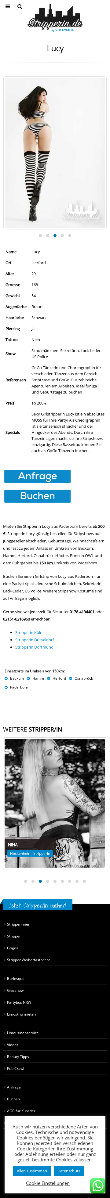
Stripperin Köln (28, 632)
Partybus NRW (19, 1002)
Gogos (12, 947)
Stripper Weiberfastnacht (28, 959)
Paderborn (19, 687)
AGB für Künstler (21, 1110)
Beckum (17, 678)
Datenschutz (68, 1171)
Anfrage (14, 1087)
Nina (12, 844)
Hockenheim (20, 853)
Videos (12, 1044)
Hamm (38, 678)
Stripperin (41, 853)
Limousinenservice (23, 1032)
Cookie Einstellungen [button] (48, 1183)
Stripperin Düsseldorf (34, 639)
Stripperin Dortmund (34, 647)
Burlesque (15, 978)
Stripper (14, 936)
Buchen (13, 1098)
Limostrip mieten (21, 1014)
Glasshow (15, 990)
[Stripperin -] (55, 18)
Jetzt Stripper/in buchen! (37, 905)
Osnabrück (84, 678)
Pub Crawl (15, 1068)
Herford (59, 678)
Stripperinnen (18, 924)
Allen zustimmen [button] (32, 1171)
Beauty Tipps (18, 1056)
